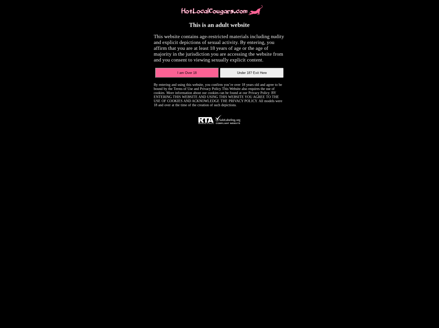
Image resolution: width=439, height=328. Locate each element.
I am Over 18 (187, 73)
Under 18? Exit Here (252, 73)
